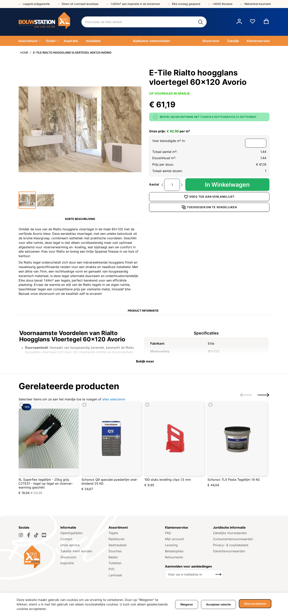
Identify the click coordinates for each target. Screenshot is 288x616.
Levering (171, 545)
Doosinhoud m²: (164, 158)
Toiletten (115, 563)
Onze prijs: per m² (169, 131)
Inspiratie (67, 563)
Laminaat (115, 575)
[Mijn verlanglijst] (252, 23)
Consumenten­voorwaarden (233, 539)
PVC (112, 569)
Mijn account (174, 539)
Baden (113, 557)
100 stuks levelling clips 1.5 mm (167, 480)
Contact (66, 539)
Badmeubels (118, 545)
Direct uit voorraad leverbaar (80, 3)
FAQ (168, 533)
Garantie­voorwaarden (229, 551)
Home (24, 52)
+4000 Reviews (222, 3)
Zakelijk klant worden (76, 551)
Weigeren (186, 604)
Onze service (70, 545)
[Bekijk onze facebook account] (28, 535)
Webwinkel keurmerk (257, 3)
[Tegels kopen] (50, 22)
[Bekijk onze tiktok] (36, 535)
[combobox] (144, 21)
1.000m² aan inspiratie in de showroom (135, 3)
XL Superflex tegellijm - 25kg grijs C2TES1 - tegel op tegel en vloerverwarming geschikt (45, 483)
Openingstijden (71, 533)
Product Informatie (143, 310)
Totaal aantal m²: (164, 152)
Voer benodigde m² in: (168, 141)
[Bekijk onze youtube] (44, 535)
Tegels (113, 533)
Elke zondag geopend (186, 3)
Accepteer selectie (218, 604)
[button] (239, 22)
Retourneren (174, 557)
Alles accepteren (255, 603)
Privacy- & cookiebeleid (230, 545)
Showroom (68, 557)
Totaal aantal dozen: (167, 171)
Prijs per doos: (163, 164)
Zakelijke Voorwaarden (230, 533)
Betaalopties (174, 551)
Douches (115, 551)
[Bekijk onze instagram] (21, 535)
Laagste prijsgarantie (36, 3)
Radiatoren (117, 539)
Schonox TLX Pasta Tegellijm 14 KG (233, 480)
